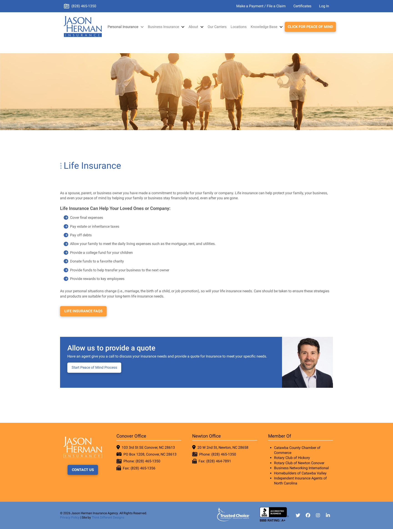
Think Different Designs (108, 517)
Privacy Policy (70, 517)
